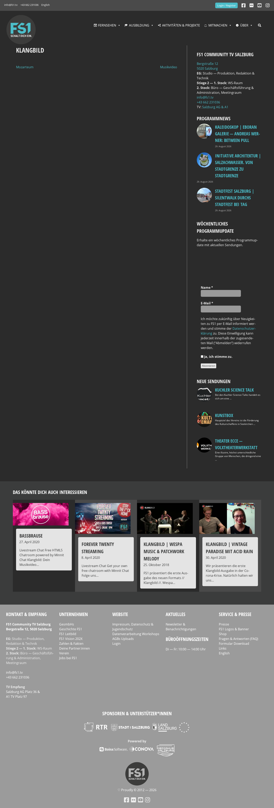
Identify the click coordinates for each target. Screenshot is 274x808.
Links (222, 648)
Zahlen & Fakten (71, 643)
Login (116, 643)
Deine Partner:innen (74, 648)
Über (244, 25)
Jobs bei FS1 (68, 658)
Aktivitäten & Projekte (181, 25)
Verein (64, 653)
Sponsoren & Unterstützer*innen (137, 713)
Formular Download (234, 643)
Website (120, 614)
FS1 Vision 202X (70, 639)
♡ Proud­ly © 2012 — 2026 (137, 790)
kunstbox (224, 415)
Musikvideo (168, 67)
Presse (224, 624)
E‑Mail (207, 303)
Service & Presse (235, 614)
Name (207, 287)
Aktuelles (175, 614)
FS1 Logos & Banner (234, 629)
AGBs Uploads (123, 639)
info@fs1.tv (11, 5)
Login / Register (226, 5)
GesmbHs (66, 624)
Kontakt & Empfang (26, 614)
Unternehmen (73, 614)
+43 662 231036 (29, 5)
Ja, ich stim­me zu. (217, 356)
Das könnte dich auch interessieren (50, 492)
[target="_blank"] (267, 5)
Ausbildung (139, 25)
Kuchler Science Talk (234, 390)
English (45, 5)
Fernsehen (107, 25)
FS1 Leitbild (67, 634)
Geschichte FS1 (70, 629)
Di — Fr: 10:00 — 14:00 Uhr (186, 649)
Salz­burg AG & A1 (215, 107)
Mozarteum (24, 67)
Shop (223, 634)
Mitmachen (217, 25)
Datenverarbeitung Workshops (135, 634)
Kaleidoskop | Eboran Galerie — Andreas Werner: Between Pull (237, 133)
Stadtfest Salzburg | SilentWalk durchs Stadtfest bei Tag (234, 197)
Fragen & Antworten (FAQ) (238, 639)
